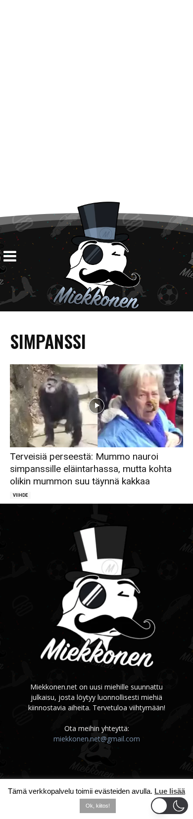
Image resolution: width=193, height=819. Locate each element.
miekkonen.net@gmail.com (96, 738)
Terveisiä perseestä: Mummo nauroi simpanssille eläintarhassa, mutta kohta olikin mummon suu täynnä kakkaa (91, 469)
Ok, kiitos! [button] (98, 806)
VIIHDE (20, 495)
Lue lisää (169, 791)
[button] (169, 805)
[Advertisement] (96, 100)
